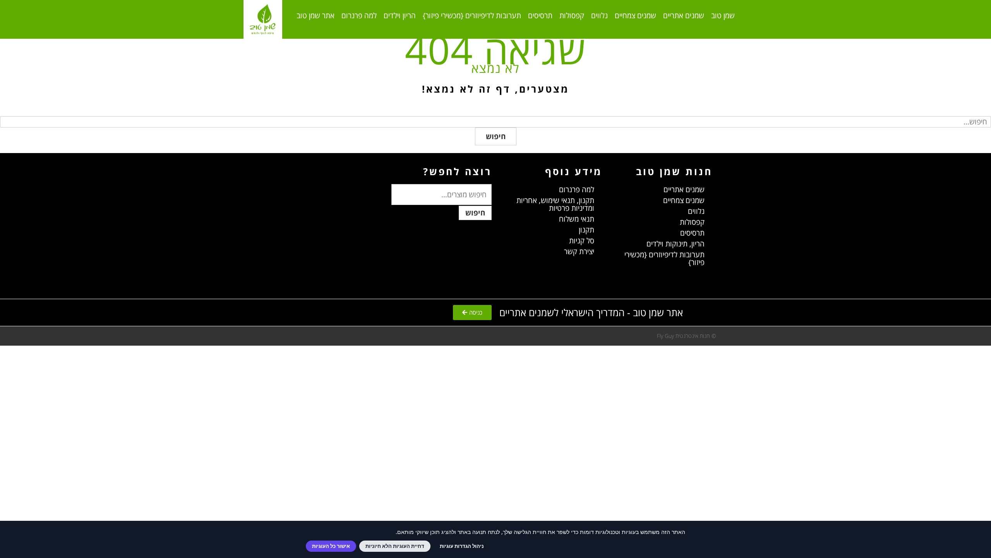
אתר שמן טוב (315, 15)
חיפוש (496, 136)
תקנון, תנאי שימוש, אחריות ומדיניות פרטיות (555, 204)
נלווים (599, 15)
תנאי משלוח (576, 219)
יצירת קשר (579, 251)
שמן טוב (723, 15)
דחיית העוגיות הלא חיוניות (394, 545)
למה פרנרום (359, 15)
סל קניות (581, 241)
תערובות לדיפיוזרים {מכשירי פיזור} (472, 15)
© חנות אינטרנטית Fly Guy (686, 335)
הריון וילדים (400, 15)
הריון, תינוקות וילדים (675, 244)
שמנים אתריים (683, 15)
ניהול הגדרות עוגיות (462, 545)
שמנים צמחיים (635, 15)
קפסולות (571, 15)
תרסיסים (540, 15)
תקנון (586, 230)
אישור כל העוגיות (331, 545)
